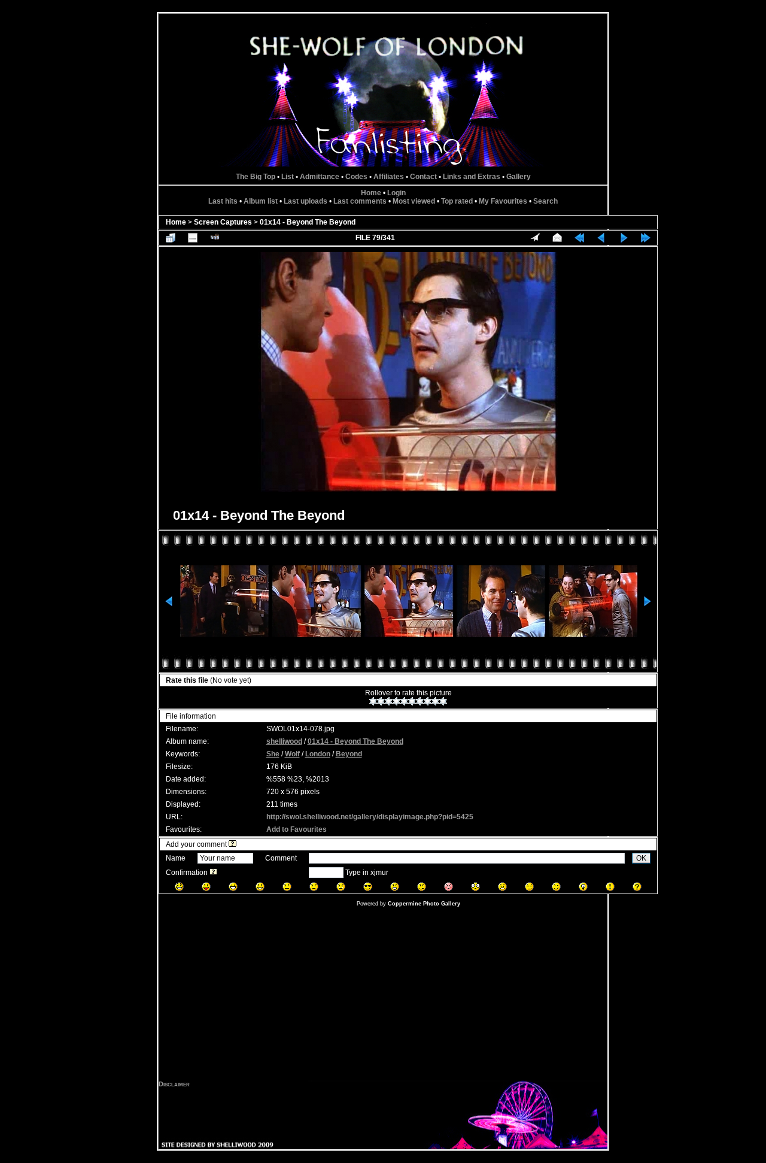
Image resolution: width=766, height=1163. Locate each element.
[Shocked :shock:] (475, 886)
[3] (389, 701)
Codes (356, 176)
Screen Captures (223, 222)
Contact (423, 176)
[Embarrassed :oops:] (448, 886)
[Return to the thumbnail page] (170, 237)
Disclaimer (174, 1084)
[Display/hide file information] (192, 237)
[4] (396, 701)
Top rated (457, 201)
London (317, 754)
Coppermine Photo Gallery (424, 904)
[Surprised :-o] (394, 886)
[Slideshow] (215, 237)
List (287, 176)
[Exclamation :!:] (610, 886)
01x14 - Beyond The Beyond (307, 222)
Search (545, 201)
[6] (412, 701)
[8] (427, 701)
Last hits (223, 201)
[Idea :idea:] (583, 886)
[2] (381, 701)
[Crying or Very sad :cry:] (340, 886)
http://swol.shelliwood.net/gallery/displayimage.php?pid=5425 (369, 817)
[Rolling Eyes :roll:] (529, 886)
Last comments (360, 201)
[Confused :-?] (421, 886)
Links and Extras (471, 176)
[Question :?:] (637, 886)
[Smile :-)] (260, 886)
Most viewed (414, 201)
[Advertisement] (383, 996)
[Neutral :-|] (286, 886)
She (272, 754)
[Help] (232, 844)
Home (371, 193)
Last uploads (305, 201)
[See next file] (623, 237)
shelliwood (284, 741)
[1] (373, 701)
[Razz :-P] (206, 886)
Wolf (292, 754)
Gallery (518, 176)
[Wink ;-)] (556, 886)
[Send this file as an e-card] (557, 237)
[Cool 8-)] (367, 886)
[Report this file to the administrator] (535, 237)
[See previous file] (601, 237)
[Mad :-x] (502, 886)
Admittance (319, 176)
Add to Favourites (296, 829)
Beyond (349, 754)
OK (641, 858)
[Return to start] (579, 237)
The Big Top (255, 176)
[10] (443, 701)
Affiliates (388, 176)
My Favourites (503, 201)
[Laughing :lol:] (179, 886)
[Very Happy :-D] (233, 886)
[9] (435, 701)
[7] (420, 701)
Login (396, 193)
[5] (404, 701)
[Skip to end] (645, 237)
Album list (261, 201)
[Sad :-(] (313, 886)
